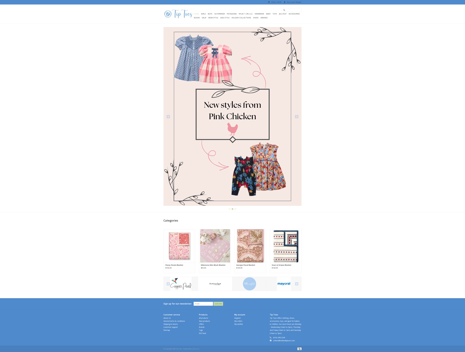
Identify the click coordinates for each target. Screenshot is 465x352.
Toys (275, 14)
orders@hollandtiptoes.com (284, 340)
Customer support (170, 327)
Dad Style (224, 17)
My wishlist (238, 324)
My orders (238, 321)
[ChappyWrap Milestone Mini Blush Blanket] (215, 245)
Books (197, 17)
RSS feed (202, 333)
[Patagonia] (284, 284)
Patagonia (232, 14)
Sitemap (166, 330)
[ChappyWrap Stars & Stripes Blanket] (286, 245)
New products (204, 321)
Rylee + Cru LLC (246, 14)
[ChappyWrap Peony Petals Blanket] (179, 245)
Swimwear (259, 14)
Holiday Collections (241, 17)
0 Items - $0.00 (276, 2)
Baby (268, 14)
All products (203, 318)
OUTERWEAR (219, 14)
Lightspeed (195, 349)
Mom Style (213, 17)
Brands (264, 17)
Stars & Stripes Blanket (281, 265)
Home (196, 14)
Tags (201, 330)
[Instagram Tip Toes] (300, 304)
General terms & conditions (174, 321)
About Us (167, 318)
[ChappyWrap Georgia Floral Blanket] (250, 245)
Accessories (294, 14)
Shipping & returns (170, 324)
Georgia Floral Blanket (245, 265)
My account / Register (294, 2)
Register (237, 318)
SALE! (204, 17)
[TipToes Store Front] (232, 66)
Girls (203, 14)
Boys (210, 14)
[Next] (296, 116)
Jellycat (283, 14)
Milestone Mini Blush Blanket (213, 265)
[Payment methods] (299, 349)
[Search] (284, 10)
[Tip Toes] (178, 14)
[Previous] (168, 116)
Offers (201, 324)
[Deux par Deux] (181, 284)
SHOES (256, 17)
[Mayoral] (249, 284)
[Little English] (215, 284)
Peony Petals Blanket (174, 265)
